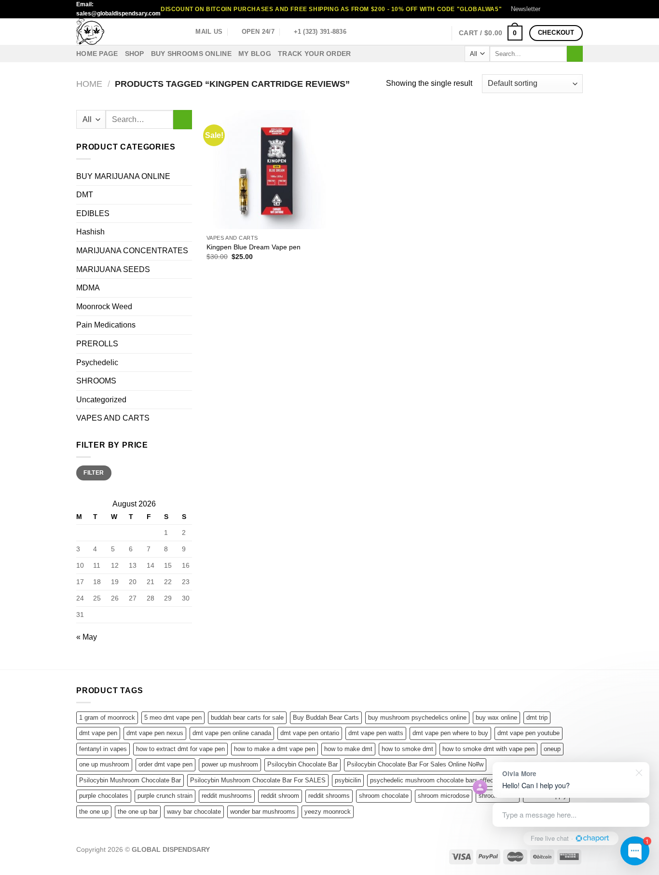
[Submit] (575, 54)
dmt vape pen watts (375, 733)
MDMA (88, 288)
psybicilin (348, 780)
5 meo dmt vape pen (173, 717)
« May (86, 637)
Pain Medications (106, 325)
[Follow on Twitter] (569, 9)
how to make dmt (348, 748)
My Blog (254, 53)
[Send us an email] (578, 9)
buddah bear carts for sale (247, 717)
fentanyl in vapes (103, 748)
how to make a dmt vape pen (274, 748)
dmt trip (537, 717)
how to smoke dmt (407, 748)
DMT (84, 195)
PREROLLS (97, 344)
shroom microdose (443, 795)
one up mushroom (104, 764)
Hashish (90, 232)
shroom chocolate (384, 795)
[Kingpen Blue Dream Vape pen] (266, 169)
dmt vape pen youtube (528, 733)
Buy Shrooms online (191, 53)
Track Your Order (314, 53)
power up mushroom (230, 764)
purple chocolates (103, 795)
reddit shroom (280, 795)
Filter (93, 472)
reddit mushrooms (227, 795)
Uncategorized (101, 400)
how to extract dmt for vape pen (180, 748)
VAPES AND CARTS (113, 418)
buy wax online (496, 717)
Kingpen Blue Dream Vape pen (253, 247)
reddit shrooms (329, 795)
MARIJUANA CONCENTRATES (132, 250)
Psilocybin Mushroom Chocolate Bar (130, 780)
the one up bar (138, 811)
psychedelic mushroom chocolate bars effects (434, 780)
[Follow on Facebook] (550, 9)
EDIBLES (93, 213)
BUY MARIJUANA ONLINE (123, 176)
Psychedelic (97, 362)
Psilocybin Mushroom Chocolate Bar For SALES (258, 780)
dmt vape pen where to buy (450, 733)
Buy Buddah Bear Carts (326, 717)
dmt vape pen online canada (231, 733)
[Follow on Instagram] (560, 9)
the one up (94, 811)
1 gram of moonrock (107, 717)
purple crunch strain (164, 795)
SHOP (134, 53)
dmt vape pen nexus (154, 733)
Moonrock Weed (104, 306)
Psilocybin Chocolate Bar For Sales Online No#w (415, 764)
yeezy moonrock (327, 811)
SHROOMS (96, 381)
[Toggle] (188, 381)
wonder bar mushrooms (262, 811)
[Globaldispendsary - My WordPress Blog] (124, 31)
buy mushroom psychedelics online (417, 717)
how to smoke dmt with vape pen (488, 748)
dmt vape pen (98, 733)
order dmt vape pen (165, 764)
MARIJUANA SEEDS (113, 269)
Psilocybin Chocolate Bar (302, 764)
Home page (97, 53)
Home (89, 84)
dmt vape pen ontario (309, 733)
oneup (552, 748)
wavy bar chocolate (194, 811)
